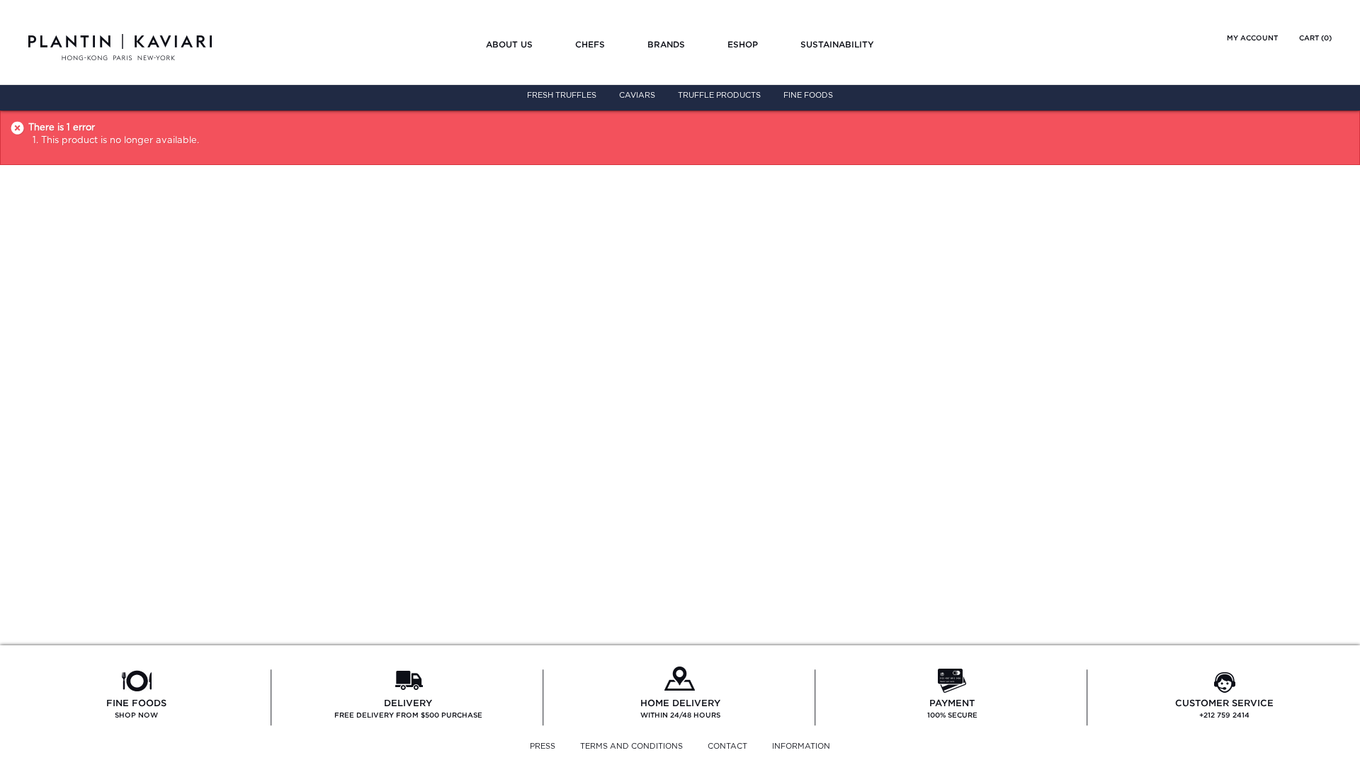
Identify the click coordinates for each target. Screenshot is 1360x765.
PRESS (542, 746)
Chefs (590, 44)
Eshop (742, 44)
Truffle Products (719, 95)
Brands (666, 44)
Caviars (637, 95)
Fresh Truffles (561, 95)
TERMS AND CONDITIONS (631, 746)
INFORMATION (801, 746)
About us (509, 44)
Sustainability (837, 44)
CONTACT (727, 746)
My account (1252, 38)
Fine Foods (808, 95)
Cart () (1315, 38)
